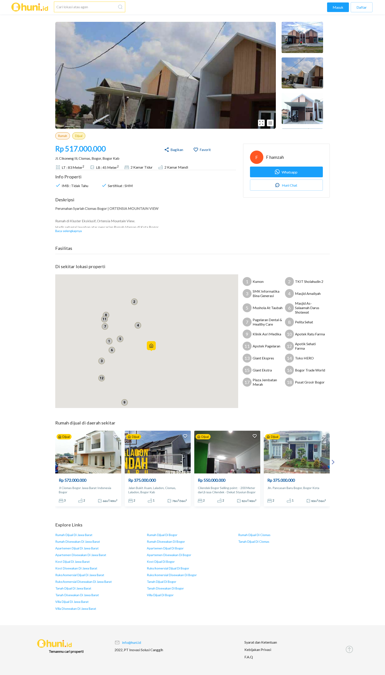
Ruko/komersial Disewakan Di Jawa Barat (83, 581)
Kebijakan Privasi (257, 649)
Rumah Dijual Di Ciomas (254, 535)
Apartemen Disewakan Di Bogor (169, 555)
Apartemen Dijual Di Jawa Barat (77, 548)
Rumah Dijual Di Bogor (162, 535)
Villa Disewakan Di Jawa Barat (75, 608)
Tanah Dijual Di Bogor (161, 581)
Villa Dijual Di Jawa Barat (72, 602)
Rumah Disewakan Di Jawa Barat (77, 541)
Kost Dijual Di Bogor (161, 561)
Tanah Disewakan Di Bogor (165, 588)
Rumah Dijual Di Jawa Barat (73, 535)
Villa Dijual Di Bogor (160, 595)
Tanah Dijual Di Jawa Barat (73, 588)
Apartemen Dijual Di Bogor (165, 548)
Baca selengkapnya (68, 231)
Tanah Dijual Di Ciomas (253, 541)
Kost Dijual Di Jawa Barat (72, 561)
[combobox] (85, 7)
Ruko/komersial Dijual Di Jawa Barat (79, 575)
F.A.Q (248, 657)
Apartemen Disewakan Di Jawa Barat (80, 555)
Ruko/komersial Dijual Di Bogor (168, 568)
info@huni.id (131, 642)
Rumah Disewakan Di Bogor (166, 541)
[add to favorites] (115, 436)
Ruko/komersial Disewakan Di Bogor (172, 575)
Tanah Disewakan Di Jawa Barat (77, 595)
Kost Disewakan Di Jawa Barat (76, 568)
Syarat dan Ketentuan (260, 642)
